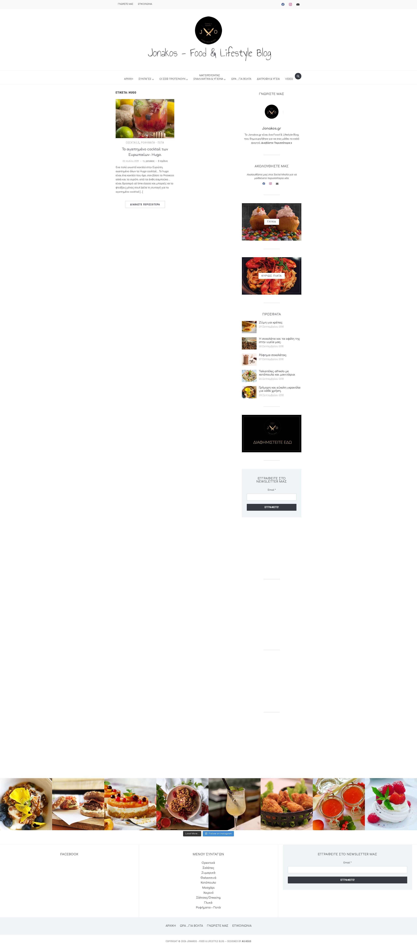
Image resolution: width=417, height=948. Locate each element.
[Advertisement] (271, 548)
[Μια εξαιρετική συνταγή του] (26, 804)
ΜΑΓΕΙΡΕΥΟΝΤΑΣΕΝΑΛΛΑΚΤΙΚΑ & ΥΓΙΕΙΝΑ (208, 77)
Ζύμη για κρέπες (270, 322)
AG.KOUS (246, 941)
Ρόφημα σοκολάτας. (273, 355)
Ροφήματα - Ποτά (152, 142)
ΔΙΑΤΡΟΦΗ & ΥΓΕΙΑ (268, 79)
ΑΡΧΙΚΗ (128, 79)
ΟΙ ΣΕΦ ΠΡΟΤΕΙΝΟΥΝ (172, 79)
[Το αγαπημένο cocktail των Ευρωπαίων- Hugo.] (145, 118)
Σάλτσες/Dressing (208, 897)
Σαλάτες (208, 867)
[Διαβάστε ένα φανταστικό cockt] (234, 804)
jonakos (150, 161)
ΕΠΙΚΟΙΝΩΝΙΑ (145, 4)
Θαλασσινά (208, 877)
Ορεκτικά (208, 862)
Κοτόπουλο (208, 882)
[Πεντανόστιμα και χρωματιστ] (339, 804)
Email (272, 490)
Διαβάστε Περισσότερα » (276, 143)
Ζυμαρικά (208, 872)
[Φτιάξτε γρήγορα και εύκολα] (130, 804)
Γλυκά (208, 902)
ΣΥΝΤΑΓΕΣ (145, 79)
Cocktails (132, 142)
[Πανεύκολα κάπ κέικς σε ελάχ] (182, 804)
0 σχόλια (163, 161)
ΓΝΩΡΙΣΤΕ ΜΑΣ (125, 4)
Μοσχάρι (208, 887)
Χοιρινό (208, 892)
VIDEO (289, 79)
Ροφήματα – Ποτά (208, 907)
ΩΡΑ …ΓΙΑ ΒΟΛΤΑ (241, 79)
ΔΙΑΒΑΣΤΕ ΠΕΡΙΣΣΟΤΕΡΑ (145, 204)
